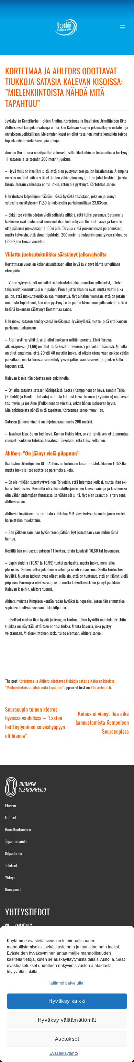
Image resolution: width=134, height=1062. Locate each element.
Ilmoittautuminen (18, 829)
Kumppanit (13, 889)
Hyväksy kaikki (66, 1001)
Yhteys (10, 877)
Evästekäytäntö (63, 1053)
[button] (124, 27)
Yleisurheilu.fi (101, 687)
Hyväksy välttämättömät (67, 1020)
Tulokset (11, 865)
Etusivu (10, 805)
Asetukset (67, 1039)
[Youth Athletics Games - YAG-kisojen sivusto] (67, 27)
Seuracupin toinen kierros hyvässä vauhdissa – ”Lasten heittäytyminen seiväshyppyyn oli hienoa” (35, 722)
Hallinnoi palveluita (65, 983)
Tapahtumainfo (15, 841)
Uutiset (10, 817)
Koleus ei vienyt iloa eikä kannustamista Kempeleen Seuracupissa (102, 722)
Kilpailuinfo (13, 853)
